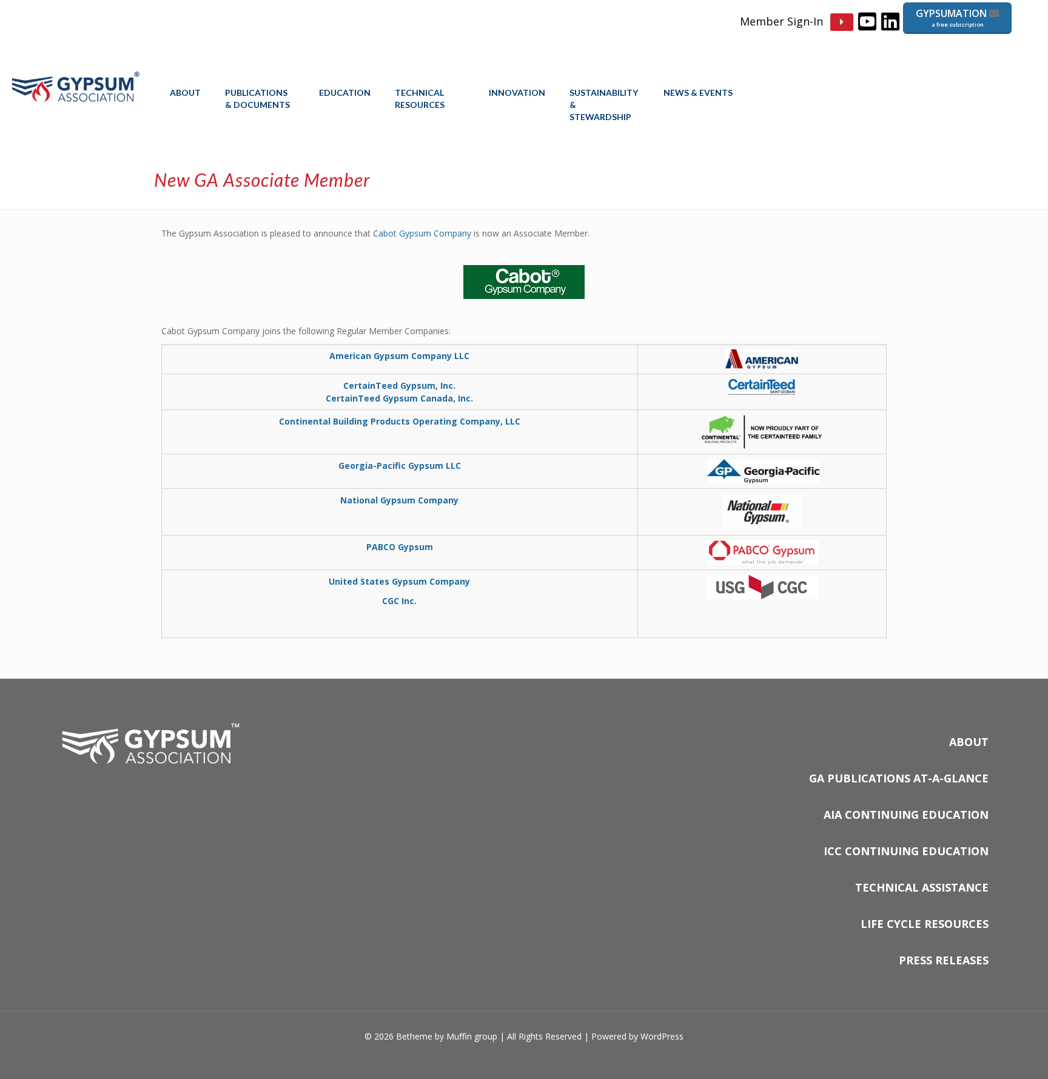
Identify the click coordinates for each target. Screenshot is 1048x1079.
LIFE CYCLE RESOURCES (925, 923)
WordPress (662, 1036)
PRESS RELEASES (944, 960)
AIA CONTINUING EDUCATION (906, 814)
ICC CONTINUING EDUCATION (906, 851)
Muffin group (471, 1036)
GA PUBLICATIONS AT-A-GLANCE (899, 778)
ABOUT (969, 741)
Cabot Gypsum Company (422, 233)
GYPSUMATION (952, 18)
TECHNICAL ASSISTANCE (922, 887)
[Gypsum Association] (75, 98)
